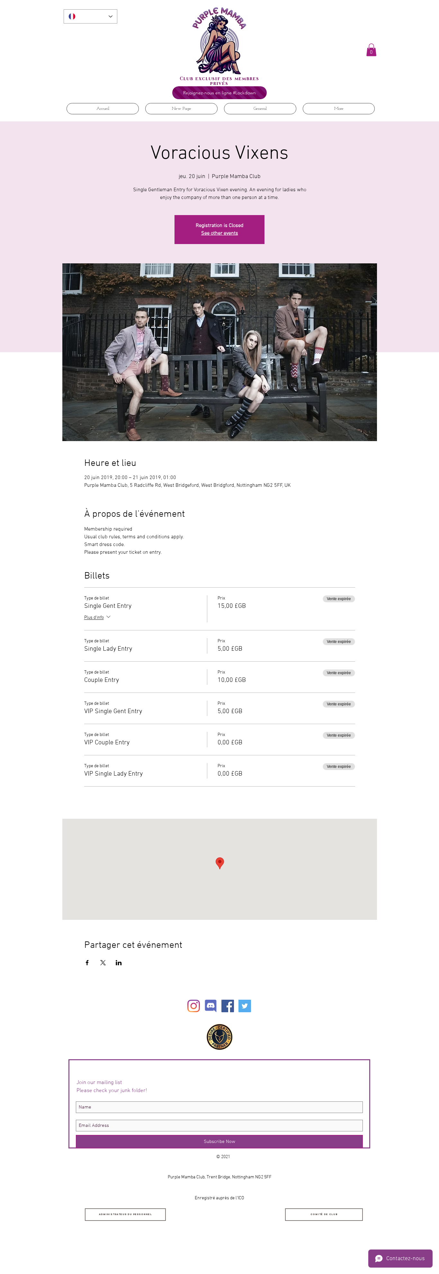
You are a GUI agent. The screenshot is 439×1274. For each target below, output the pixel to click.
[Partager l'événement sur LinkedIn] (119, 962)
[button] (371, 49)
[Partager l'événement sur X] (103, 962)
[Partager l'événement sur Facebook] (87, 962)
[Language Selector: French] (90, 16)
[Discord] (210, 1006)
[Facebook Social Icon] (227, 1006)
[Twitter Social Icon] (244, 1006)
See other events (219, 233)
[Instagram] (193, 1006)
